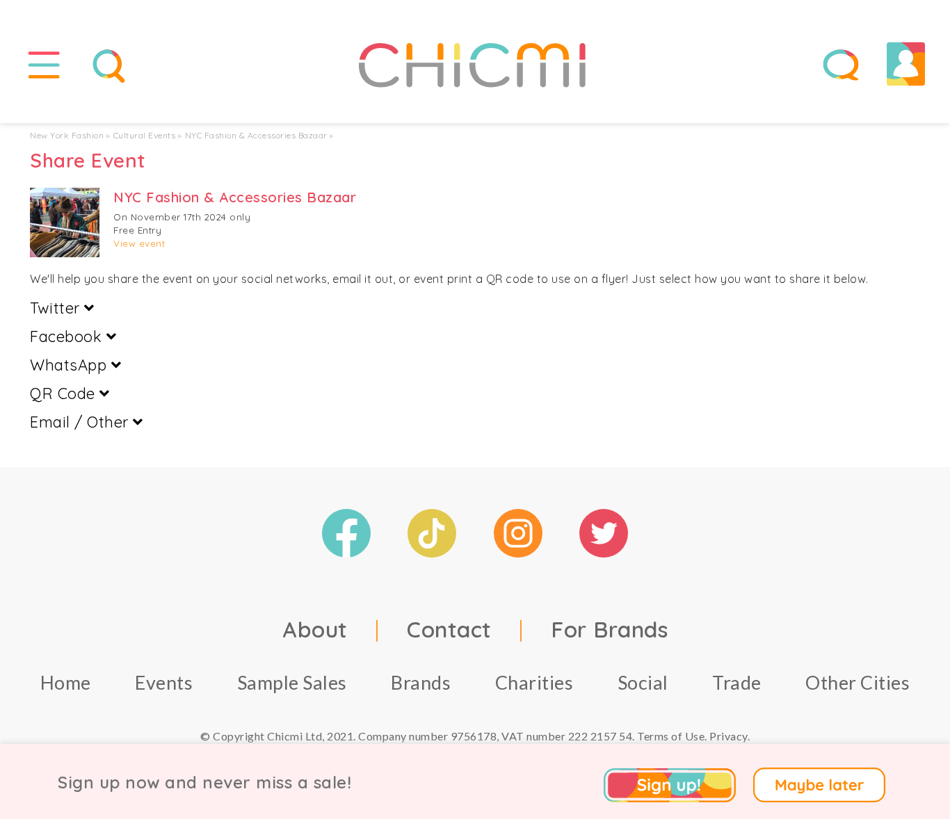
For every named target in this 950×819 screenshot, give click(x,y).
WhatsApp (70, 365)
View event (139, 243)
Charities (534, 682)
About (315, 629)
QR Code (64, 393)
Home (65, 682)
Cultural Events (144, 135)
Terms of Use (671, 736)
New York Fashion (67, 135)
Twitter (57, 308)
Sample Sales (292, 682)
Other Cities (857, 682)
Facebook (68, 336)
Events (164, 682)
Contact (449, 629)
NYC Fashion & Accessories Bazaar (256, 135)
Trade (737, 682)
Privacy (728, 736)
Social (643, 682)
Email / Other (81, 422)
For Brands (609, 629)
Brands (421, 682)
